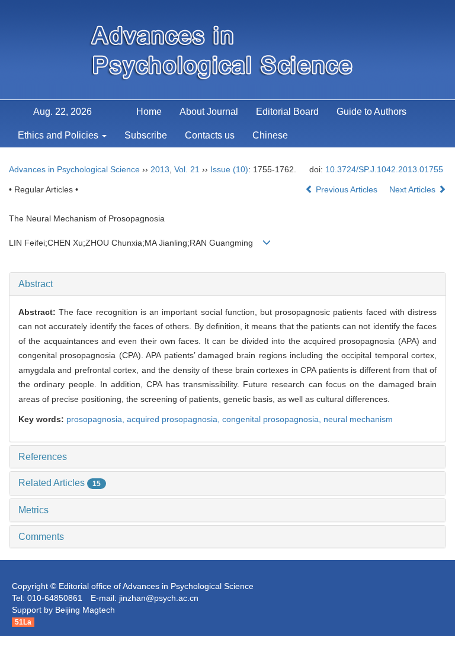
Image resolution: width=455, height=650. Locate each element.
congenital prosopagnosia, (272, 419)
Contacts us (210, 135)
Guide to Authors (371, 112)
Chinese (270, 135)
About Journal (209, 112)
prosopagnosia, (96, 419)
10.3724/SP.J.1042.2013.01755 (384, 169)
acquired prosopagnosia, (174, 419)
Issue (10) (229, 169)
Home (149, 112)
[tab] (227, 284)
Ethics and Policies (59, 135)
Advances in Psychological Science (74, 169)
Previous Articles (346, 189)
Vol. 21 (187, 169)
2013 (159, 169)
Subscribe (145, 135)
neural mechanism (358, 419)
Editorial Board (287, 112)
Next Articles (413, 189)
